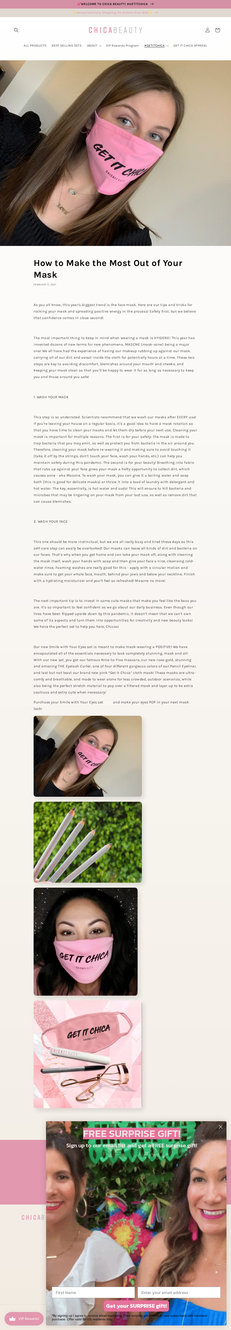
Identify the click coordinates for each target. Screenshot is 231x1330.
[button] (16, 30)
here (108, 702)
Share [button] (43, 295)
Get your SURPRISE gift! (136, 1306)
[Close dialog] (221, 1127)
